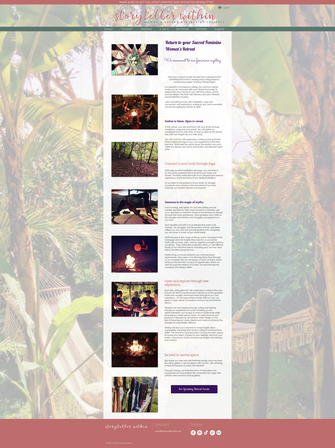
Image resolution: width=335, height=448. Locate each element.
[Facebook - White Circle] (193, 432)
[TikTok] (206, 432)
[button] (228, 12)
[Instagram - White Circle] (199, 432)
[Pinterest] (212, 432)
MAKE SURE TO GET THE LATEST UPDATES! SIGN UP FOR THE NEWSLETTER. (166, 2)
